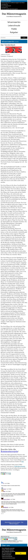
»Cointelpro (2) (4, 4)
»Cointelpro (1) (4, 7)
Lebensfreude (14, 25)
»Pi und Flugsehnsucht (6, 5)
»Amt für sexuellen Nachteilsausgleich (9, 9)
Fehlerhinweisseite (19, 466)
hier (23, 461)
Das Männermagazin (14, 13)
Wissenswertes (14, 22)
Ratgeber (14, 32)
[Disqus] (14, 497)
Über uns (6, 545)
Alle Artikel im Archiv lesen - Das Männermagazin (14, 522)
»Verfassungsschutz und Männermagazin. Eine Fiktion (13, 2)
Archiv (17, 42)
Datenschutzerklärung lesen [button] (8, 557)
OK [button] (20, 553)
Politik (14, 29)
